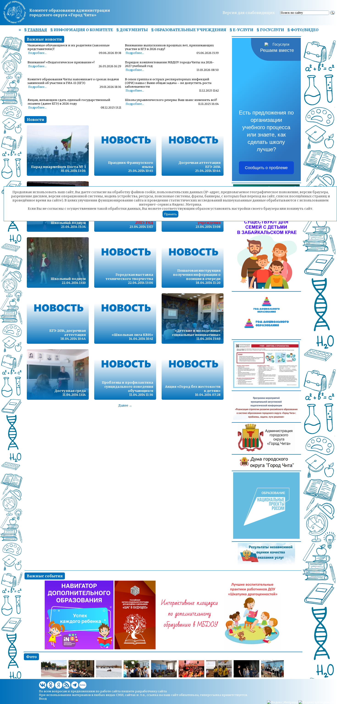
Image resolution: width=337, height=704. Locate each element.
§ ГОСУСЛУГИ (270, 30)
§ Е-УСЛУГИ (241, 30)
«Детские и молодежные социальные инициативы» (196, 333)
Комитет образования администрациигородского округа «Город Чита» (69, 12)
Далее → (125, 405)
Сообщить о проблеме (266, 167)
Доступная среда (70, 391)
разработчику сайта (151, 691)
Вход (43, 698)
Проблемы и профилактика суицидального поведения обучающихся (127, 386)
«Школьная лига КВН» (132, 335)
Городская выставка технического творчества (129, 277)
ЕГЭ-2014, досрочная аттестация (67, 333)
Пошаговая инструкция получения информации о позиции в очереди (197, 274)
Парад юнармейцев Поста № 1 (58, 167)
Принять (170, 214)
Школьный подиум (68, 223)
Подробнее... (37, 53)
